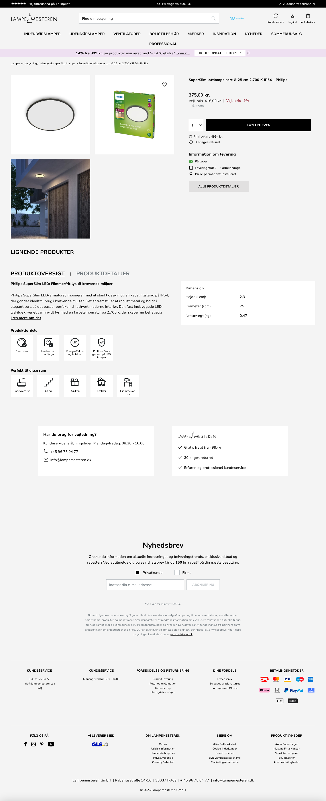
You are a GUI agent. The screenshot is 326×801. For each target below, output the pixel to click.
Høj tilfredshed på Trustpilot (49, 4)
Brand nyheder (225, 753)
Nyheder (253, 33)
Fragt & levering (163, 679)
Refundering (163, 688)
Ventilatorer (127, 33)
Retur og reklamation (162, 683)
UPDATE (220, 53)
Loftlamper (69, 63)
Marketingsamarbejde (225, 762)
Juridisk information (163, 748)
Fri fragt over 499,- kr (225, 688)
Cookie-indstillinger (224, 748)
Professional (163, 43)
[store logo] (34, 18)
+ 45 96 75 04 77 (39, 679)
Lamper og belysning (24, 63)
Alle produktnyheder (287, 762)
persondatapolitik (181, 634)
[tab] (41, 273)
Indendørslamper (49, 63)
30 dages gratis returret (225, 683)
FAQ (39, 688)
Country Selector (163, 762)
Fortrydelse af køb (162, 692)
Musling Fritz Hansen (286, 748)
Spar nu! (183, 53)
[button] (50, 199)
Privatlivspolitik (163, 757)
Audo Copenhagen (286, 744)
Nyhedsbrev (224, 679)
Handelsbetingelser (163, 753)
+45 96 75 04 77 (64, 451)
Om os (163, 744)
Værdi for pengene (286, 753)
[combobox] (149, 18)
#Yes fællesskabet (224, 744)
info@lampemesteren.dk (70, 459)
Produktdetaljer (103, 273)
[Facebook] (25, 744)
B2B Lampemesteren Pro (225, 757)
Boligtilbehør (287, 757)
